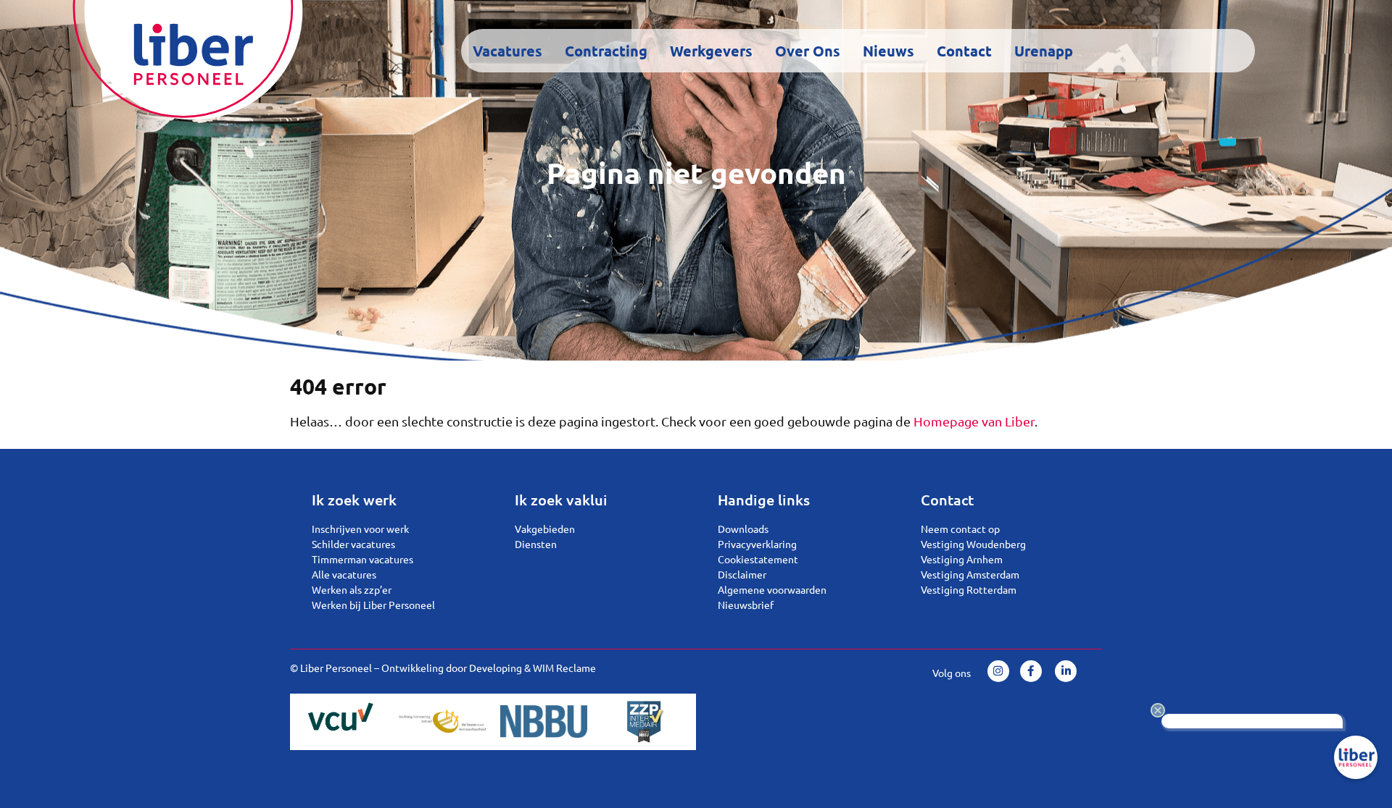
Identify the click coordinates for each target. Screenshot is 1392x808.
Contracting (606, 50)
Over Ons (807, 50)
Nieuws (888, 50)
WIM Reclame (564, 667)
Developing (495, 667)
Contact (964, 50)
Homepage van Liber (974, 421)
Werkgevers (711, 50)
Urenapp (1043, 50)
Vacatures (507, 50)
